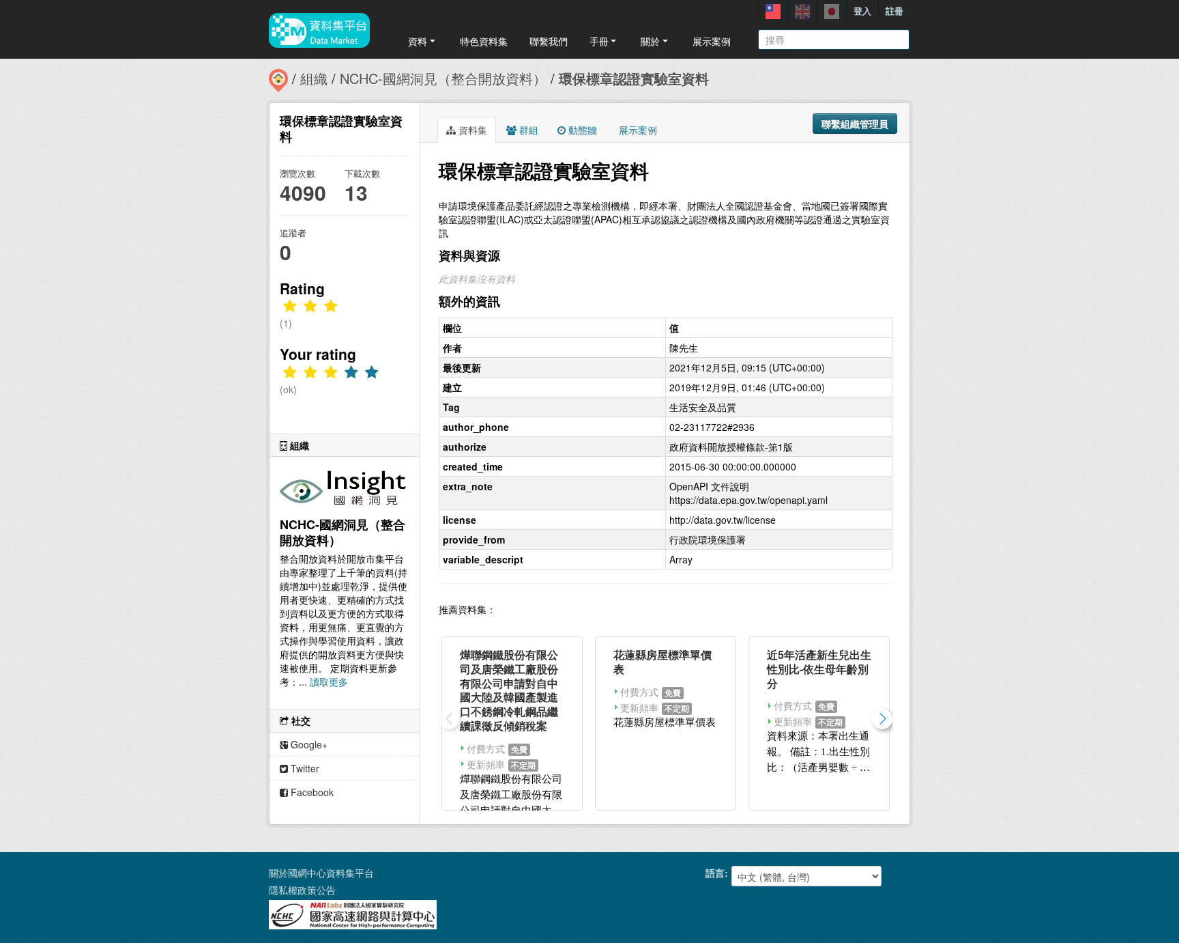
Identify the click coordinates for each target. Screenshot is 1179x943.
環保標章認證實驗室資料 (634, 78)
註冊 (894, 10)
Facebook (311, 792)
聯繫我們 (548, 41)
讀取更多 (329, 681)
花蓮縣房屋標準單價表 (662, 662)
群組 (527, 130)
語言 (715, 872)
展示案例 (712, 41)
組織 (314, 78)
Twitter (303, 768)
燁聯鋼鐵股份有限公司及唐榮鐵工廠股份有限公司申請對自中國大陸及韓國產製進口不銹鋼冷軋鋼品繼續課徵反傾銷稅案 (509, 690)
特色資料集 (484, 41)
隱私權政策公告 (302, 890)
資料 (417, 41)
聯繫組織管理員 (854, 123)
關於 (650, 41)
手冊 (599, 41)
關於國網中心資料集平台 (321, 872)
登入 (862, 10)
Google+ (308, 744)
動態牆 (581, 130)
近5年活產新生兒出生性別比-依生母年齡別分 (819, 669)
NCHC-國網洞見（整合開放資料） (443, 78)
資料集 (471, 130)
